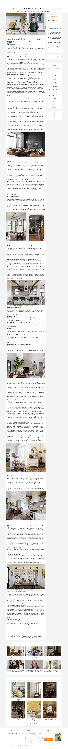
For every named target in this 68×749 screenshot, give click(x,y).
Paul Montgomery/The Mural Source (18, 699)
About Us (8, 745)
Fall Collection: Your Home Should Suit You (49, 719)
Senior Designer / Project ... (54, 95)
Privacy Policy (40, 740)
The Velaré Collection (34, 699)
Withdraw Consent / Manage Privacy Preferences (54, 746)
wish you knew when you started (21, 605)
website (26, 626)
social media (17, 268)
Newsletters (20, 745)
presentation (18, 386)
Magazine (49, 11)
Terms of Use (27, 740)
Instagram (35, 626)
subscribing (25, 636)
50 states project (16, 631)
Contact (14, 745)
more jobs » (54, 107)
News (18, 11)
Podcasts (44, 11)
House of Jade (17, 49)
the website (34, 208)
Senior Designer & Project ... (54, 68)
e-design (21, 62)
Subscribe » (49, 739)
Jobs (29, 11)
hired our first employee (37, 126)
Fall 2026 (18, 719)
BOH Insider (39, 636)
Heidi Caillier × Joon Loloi (18, 718)
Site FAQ (26, 745)
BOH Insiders (39, 102)
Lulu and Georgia (50, 718)
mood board (15, 391)
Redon (34, 720)
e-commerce (19, 199)
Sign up (17, 635)
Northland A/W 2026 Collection (49, 699)
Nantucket (18, 700)
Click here (21, 102)
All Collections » (34, 723)
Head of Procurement (54, 101)
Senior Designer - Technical (54, 89)
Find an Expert (37, 11)
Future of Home (32, 637)
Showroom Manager (54, 75)
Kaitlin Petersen (12, 44)
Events (32, 11)
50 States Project (12, 47)
